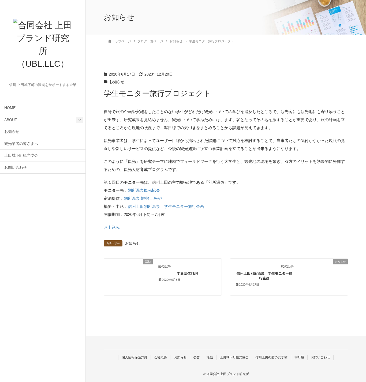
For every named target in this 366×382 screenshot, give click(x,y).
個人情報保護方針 (134, 357)
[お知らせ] (323, 273)
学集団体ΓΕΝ (187, 273)
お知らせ (11, 132)
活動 (210, 357)
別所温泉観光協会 (144, 190)
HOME (10, 108)
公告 (196, 357)
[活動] (128, 276)
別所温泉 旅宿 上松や (143, 198)
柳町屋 (299, 357)
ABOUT (10, 120)
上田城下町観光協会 (21, 155)
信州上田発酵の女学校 (271, 357)
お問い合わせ (15, 168)
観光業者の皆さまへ (21, 144)
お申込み (112, 227)
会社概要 (160, 357)
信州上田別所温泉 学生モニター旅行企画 (166, 206)
